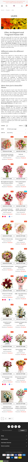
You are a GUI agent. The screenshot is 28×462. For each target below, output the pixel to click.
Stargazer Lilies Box (7, 349)
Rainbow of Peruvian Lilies (7, 239)
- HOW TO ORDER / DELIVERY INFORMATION (14, 2)
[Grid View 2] (26, 126)
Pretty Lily (21, 154)
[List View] (24, 126)
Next (10, 418)
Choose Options (7, 151)
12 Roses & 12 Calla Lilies (7, 293)
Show (2, 129)
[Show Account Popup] (22, 6)
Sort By (3, 132)
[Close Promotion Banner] (27, 2)
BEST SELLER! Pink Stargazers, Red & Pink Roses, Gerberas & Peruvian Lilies (7, 183)
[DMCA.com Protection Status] (4, 461)
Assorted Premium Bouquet (7, 266)
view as (21, 125)
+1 (11, 216)
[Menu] (2, 6)
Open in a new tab (9, 426)
